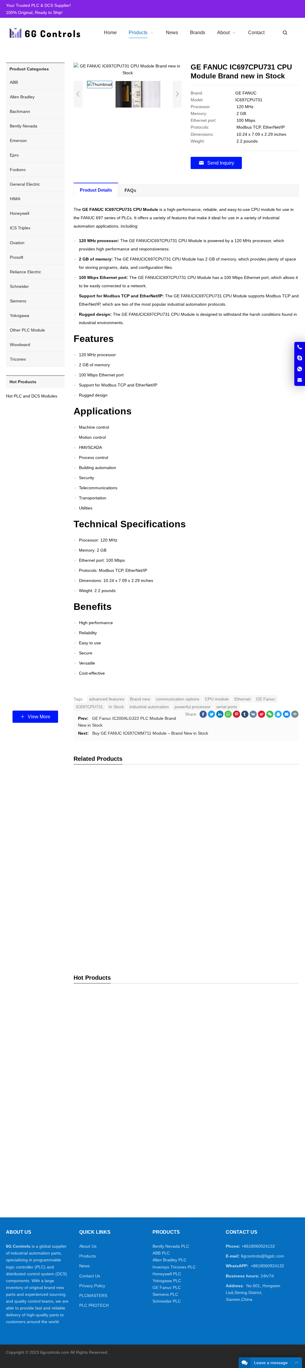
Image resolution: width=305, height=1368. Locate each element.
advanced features (106, 699)
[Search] (284, 33)
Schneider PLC (166, 1301)
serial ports (226, 706)
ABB (14, 82)
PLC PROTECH (94, 1305)
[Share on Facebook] (203, 716)
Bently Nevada (23, 126)
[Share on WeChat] (270, 716)
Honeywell (19, 213)
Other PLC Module (27, 330)
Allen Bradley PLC (169, 1259)
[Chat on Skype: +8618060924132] (299, 358)
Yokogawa (19, 315)
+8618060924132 (258, 1246)
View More (38, 716)
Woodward (20, 344)
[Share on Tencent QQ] (278, 716)
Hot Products (23, 381)
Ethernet (242, 699)
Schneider (19, 286)
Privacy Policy (92, 1285)
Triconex (18, 359)
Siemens (18, 301)
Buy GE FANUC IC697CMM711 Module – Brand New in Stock (150, 733)
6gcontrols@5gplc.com (262, 1256)
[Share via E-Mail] (286, 716)
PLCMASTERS (93, 1295)
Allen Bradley (22, 96)
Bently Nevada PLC (170, 1246)
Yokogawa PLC (166, 1280)
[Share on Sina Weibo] (261, 716)
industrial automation (149, 706)
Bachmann (20, 111)
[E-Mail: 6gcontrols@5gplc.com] (299, 380)
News (84, 1265)
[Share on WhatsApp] (228, 716)
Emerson (18, 140)
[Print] (295, 716)
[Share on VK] (253, 716)
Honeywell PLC (166, 1273)
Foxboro (18, 169)
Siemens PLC (165, 1294)
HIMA (15, 198)
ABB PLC (161, 1253)
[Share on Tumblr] (245, 716)
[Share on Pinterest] (236, 716)
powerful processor (193, 706)
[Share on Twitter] (211, 716)
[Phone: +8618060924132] (299, 347)
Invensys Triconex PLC (174, 1267)
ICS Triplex (20, 227)
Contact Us (89, 1276)
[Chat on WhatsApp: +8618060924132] (299, 369)
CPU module (217, 699)
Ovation (17, 242)
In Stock (116, 706)
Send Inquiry (220, 162)
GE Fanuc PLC (166, 1287)
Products (87, 1256)
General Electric (25, 184)
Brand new (140, 699)
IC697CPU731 (89, 706)
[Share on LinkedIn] (220, 716)
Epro (14, 155)
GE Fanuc (265, 699)
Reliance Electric (25, 271)
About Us (88, 1246)
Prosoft (16, 257)
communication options (177, 699)
